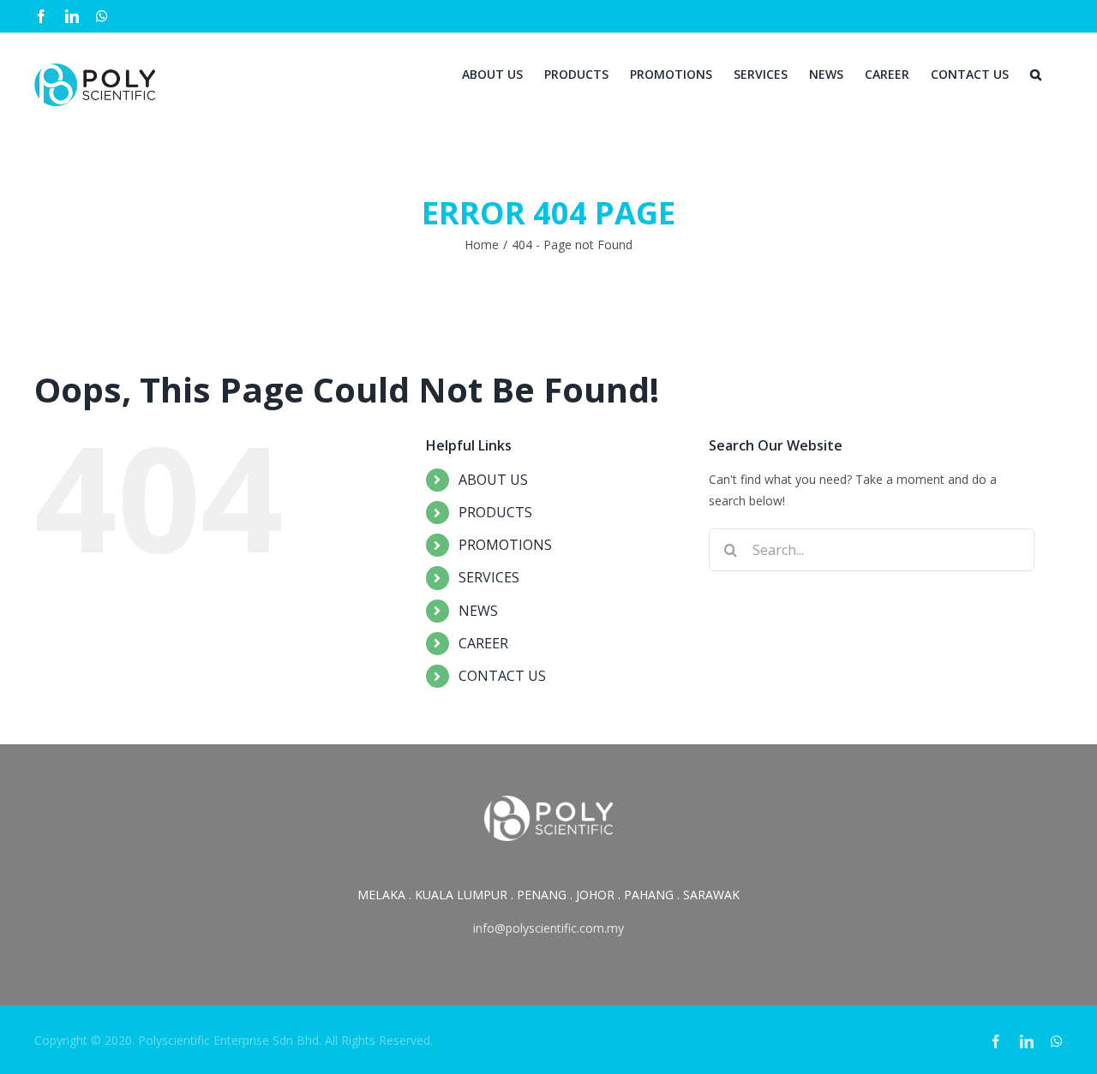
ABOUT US (493, 479)
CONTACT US (502, 675)
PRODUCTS (495, 512)
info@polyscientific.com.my (548, 928)
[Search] (1035, 73)
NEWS (478, 610)
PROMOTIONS (505, 544)
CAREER (483, 643)
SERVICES (489, 577)
